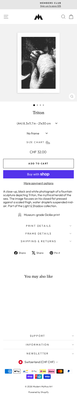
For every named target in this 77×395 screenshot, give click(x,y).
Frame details (38, 233)
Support (37, 335)
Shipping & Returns (38, 241)
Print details (38, 225)
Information (37, 344)
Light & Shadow (33, 206)
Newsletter (38, 353)
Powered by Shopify (38, 392)
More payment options (38, 183)
